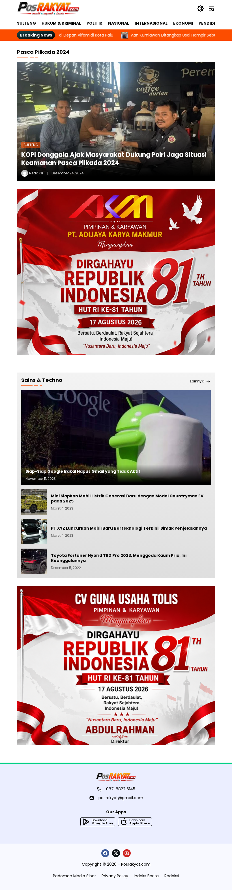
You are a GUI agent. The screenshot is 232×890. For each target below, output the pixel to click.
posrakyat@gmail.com (120, 798)
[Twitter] (116, 853)
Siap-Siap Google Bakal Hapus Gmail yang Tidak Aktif (82, 471)
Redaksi (36, 173)
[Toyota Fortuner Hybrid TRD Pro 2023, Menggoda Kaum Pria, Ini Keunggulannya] (34, 561)
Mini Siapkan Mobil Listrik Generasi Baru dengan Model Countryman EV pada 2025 (127, 498)
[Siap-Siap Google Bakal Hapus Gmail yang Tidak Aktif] (116, 437)
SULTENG (30, 144)
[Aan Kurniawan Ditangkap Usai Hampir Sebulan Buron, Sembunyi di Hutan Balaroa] (96, 35)
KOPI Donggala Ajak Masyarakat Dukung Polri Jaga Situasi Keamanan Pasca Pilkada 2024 (114, 158)
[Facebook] (105, 853)
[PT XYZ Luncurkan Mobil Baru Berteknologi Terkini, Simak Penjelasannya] (34, 531)
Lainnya (197, 381)
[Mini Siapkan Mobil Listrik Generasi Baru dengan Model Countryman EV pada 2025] (34, 502)
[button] (200, 8)
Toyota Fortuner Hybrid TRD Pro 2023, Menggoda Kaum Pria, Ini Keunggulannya (118, 558)
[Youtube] (127, 853)
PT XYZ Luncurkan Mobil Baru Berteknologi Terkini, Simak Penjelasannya (129, 528)
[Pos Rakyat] (48, 8)
